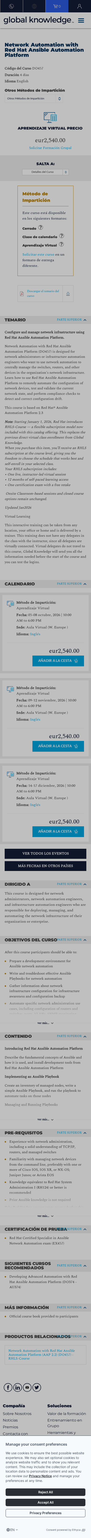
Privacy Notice (40, 1476)
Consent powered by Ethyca (63, 1529)
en (12, 1530)
